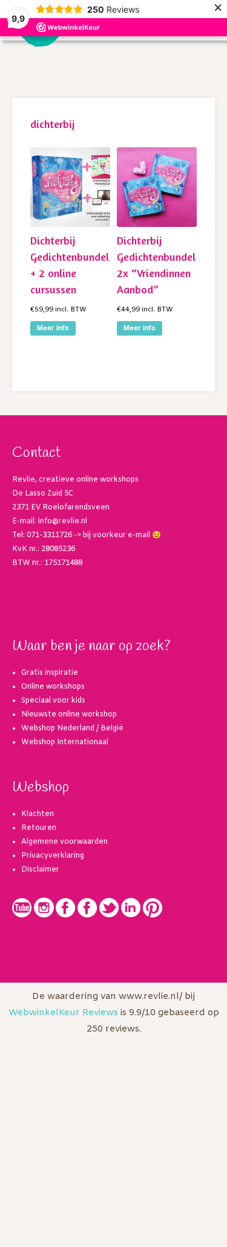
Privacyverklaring (52, 856)
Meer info (53, 328)
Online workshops (53, 687)
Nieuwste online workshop (69, 714)
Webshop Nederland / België (72, 728)
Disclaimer (40, 870)
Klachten (37, 814)
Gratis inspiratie (49, 673)
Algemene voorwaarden (64, 842)
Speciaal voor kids (53, 701)
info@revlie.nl (62, 521)
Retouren (38, 828)
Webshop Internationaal (64, 742)
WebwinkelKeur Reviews (63, 1013)
